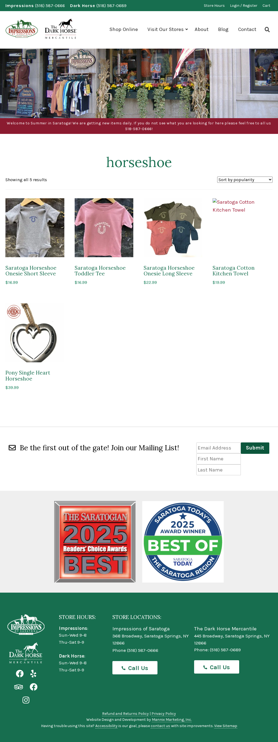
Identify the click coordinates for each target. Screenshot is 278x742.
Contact (247, 29)
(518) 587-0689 (111, 5)
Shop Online (123, 29)
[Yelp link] (33, 674)
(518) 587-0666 (50, 5)
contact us (160, 726)
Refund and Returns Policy (125, 713)
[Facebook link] (20, 674)
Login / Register (243, 5)
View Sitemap (225, 726)
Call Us (138, 668)
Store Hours (214, 5)
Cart (266, 5)
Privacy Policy (163, 713)
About (201, 29)
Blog (223, 29)
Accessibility (106, 726)
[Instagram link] (26, 700)
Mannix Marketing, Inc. (172, 719)
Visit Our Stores (165, 29)
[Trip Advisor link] (18, 687)
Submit (255, 448)
